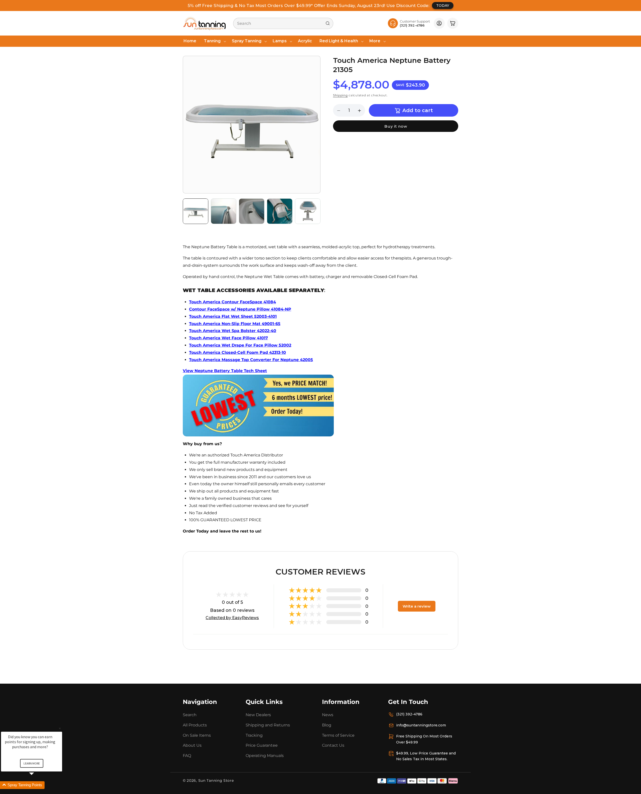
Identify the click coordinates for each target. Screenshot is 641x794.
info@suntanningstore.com (421, 725)
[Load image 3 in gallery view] (251, 211)
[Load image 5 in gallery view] (307, 211)
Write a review (417, 606)
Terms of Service (338, 735)
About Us (192, 745)
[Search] (327, 23)
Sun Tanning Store (216, 780)
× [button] (60, 728)
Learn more (32, 763)
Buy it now (395, 126)
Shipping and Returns (268, 725)
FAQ (187, 755)
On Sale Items (197, 735)
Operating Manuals (265, 755)
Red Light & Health (338, 41)
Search (190, 714)
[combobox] (283, 23)
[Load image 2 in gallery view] (223, 211)
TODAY (442, 5)
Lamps (280, 41)
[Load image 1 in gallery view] (195, 211)
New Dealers (258, 714)
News (327, 714)
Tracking (254, 735)
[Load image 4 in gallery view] (279, 211)
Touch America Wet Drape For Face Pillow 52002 (240, 345)
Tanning (212, 41)
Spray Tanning (246, 41)
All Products (195, 725)
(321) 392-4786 (409, 714)
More (374, 41)
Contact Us (333, 745)
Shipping (340, 95)
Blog (326, 725)
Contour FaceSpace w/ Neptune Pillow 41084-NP (240, 309)
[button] (214, 41)
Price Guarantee (262, 745)
